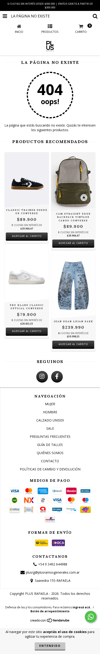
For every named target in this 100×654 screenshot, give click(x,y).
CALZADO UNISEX (50, 420)
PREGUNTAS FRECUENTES (50, 436)
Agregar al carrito (27, 236)
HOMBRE (50, 412)
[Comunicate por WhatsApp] (91, 617)
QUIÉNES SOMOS (50, 453)
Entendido (50, 646)
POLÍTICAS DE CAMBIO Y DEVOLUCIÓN (50, 469)
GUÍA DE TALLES (50, 444)
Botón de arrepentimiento (50, 611)
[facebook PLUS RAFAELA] (57, 377)
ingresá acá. (82, 607)
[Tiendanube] (50, 621)
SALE (50, 428)
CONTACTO (50, 461)
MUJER (50, 404)
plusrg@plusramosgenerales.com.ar (53, 572)
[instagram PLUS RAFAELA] (42, 377)
